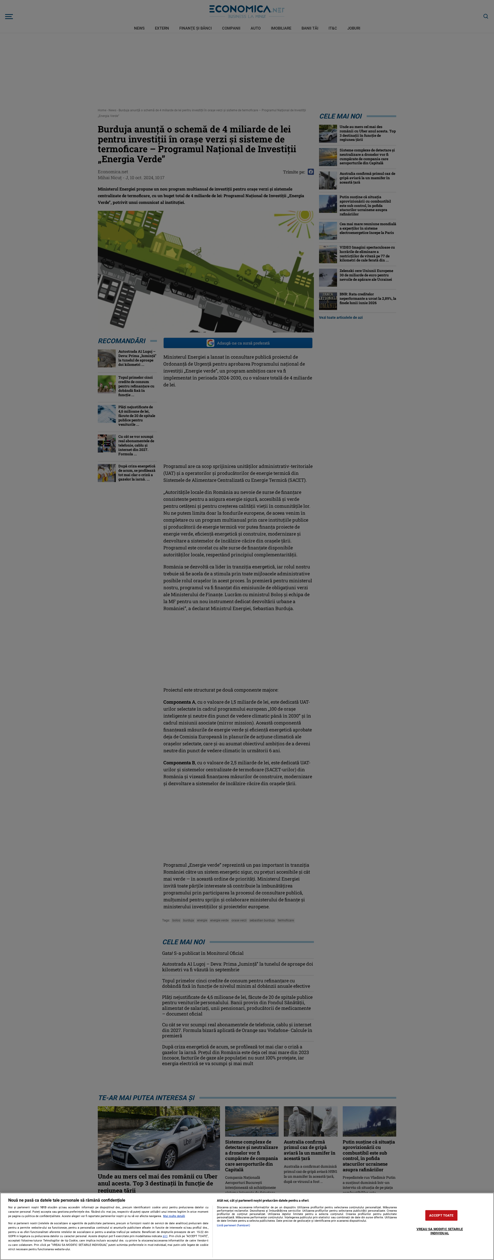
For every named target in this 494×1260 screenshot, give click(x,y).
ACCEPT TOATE (441, 1215)
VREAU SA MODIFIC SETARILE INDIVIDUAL (440, 1231)
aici (165, 1236)
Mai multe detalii (174, 1216)
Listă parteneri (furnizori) (233, 1225)
